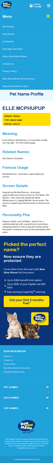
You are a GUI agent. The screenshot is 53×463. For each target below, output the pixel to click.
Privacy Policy (9, 364)
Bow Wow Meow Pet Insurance (17, 368)
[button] (47, 387)
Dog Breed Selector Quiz (14, 372)
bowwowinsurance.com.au (26, 448)
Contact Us (8, 360)
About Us (8, 356)
